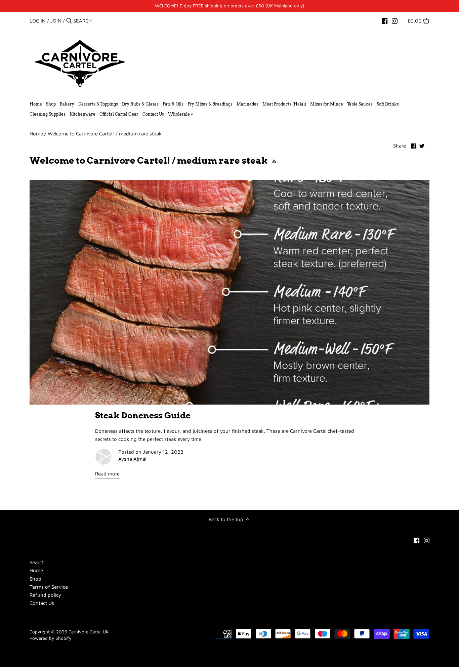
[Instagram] (395, 20)
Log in (38, 21)
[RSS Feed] (273, 160)
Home (36, 570)
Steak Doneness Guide (143, 415)
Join (55, 21)
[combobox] (101, 21)
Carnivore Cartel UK (89, 631)
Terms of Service (49, 587)
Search (37, 562)
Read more (107, 473)
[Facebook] (384, 20)
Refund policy (45, 595)
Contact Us (42, 603)
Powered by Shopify (50, 638)
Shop (35, 579)
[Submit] (69, 21)
